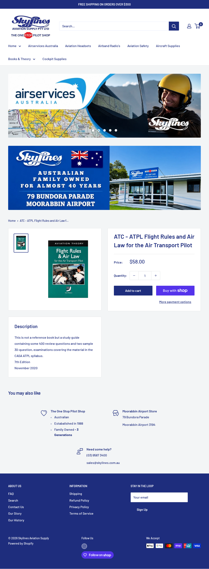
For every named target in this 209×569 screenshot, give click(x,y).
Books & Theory (19, 59)
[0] (197, 26)
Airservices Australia (43, 46)
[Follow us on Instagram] (84, 546)
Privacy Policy (79, 507)
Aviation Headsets (78, 46)
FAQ (11, 494)
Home (12, 46)
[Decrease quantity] (134, 275)
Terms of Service (81, 513)
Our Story (15, 513)
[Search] (174, 26)
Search (13, 500)
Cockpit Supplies (54, 59)
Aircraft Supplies (168, 46)
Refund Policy (79, 500)
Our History (16, 520)
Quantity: (120, 275)
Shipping (75, 494)
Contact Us (16, 507)
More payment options (175, 302)
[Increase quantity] (155, 275)
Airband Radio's (109, 46)
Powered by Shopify (20, 543)
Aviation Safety (138, 46)
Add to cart (133, 290)
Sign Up (142, 510)
